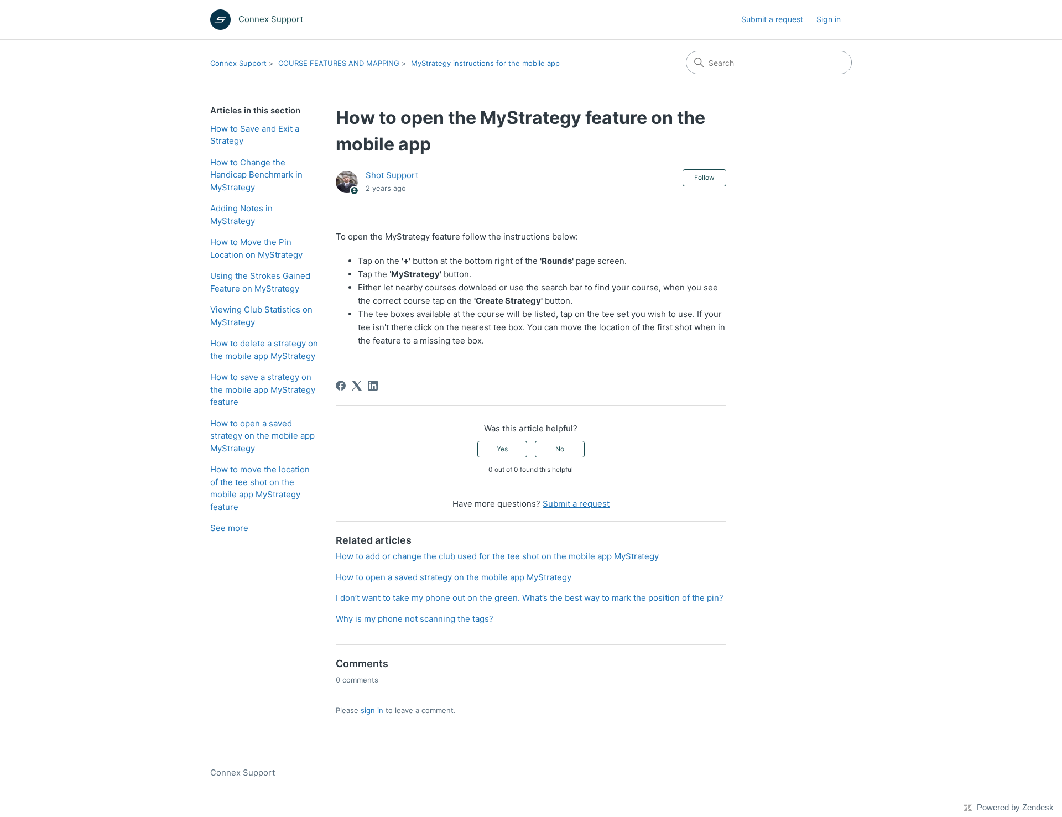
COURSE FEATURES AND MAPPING (338, 63)
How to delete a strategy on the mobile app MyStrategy (264, 349)
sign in (372, 710)
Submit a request (772, 19)
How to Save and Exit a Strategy (254, 135)
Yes (502, 449)
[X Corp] (357, 386)
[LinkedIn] (373, 386)
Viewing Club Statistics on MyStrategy (261, 315)
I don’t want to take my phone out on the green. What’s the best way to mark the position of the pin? (529, 597)
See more (229, 528)
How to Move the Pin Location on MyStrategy (256, 248)
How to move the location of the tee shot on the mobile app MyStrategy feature (260, 488)
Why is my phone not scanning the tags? (414, 618)
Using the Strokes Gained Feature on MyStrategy (260, 282)
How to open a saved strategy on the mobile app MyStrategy (262, 436)
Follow (704, 177)
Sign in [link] (828, 19)
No (559, 449)
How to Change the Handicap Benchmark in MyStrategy (256, 174)
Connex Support (238, 63)
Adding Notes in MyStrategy (241, 214)
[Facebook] (341, 386)
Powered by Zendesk (1015, 807)
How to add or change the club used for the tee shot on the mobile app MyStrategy (497, 556)
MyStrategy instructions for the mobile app (485, 63)
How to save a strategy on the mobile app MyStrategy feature (262, 389)
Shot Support (392, 175)
